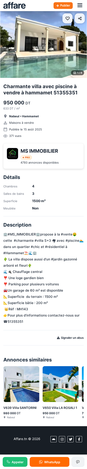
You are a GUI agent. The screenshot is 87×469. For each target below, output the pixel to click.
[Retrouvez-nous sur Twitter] (70, 439)
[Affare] (14, 5)
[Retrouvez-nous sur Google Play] (53, 439)
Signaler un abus (72, 337)
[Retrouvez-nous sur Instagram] (62, 439)
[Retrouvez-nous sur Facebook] (79, 439)
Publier (65, 5)
